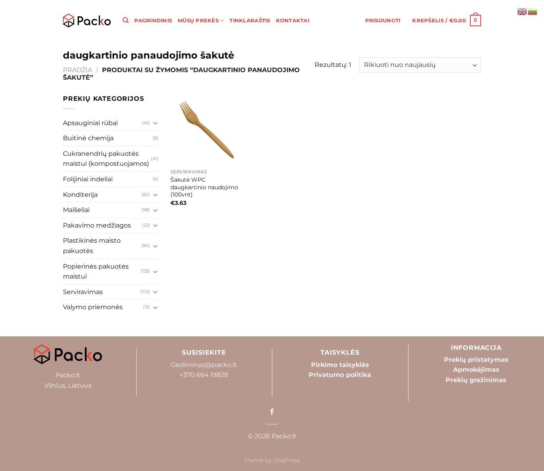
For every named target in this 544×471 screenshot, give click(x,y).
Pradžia (77, 70)
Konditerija (80, 194)
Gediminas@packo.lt (204, 365)
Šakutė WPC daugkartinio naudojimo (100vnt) (204, 187)
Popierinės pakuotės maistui (96, 272)
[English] (522, 11)
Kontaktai (292, 21)
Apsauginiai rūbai (90, 123)
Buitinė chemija (88, 138)
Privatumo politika (340, 375)
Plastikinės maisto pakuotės (92, 246)
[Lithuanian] (533, 11)
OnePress (286, 460)
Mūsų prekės (198, 21)
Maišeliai (76, 210)
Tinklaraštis (249, 21)
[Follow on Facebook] (272, 412)
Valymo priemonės (93, 307)
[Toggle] (155, 123)
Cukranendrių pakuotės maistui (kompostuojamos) (106, 159)
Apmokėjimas (476, 369)
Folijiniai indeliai (88, 179)
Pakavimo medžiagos (97, 225)
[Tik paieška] (126, 20)
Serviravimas (83, 292)
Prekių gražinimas (476, 380)
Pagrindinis (153, 21)
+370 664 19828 (204, 375)
